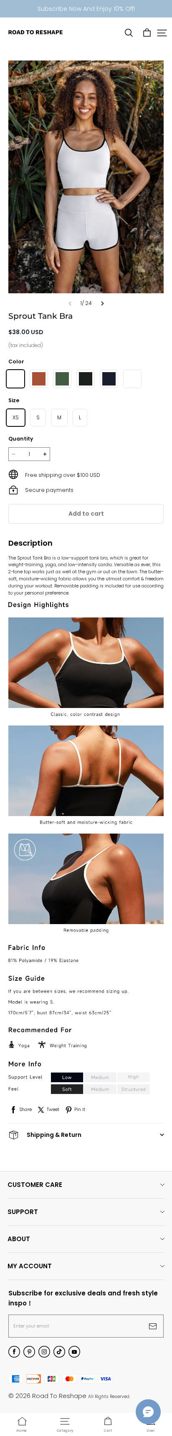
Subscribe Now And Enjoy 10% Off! (86, 9)
